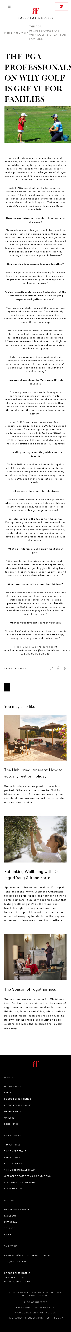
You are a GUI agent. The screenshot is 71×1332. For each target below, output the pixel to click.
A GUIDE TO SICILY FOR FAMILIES (35, 1313)
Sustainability (13, 1189)
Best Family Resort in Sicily (35, 1307)
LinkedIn (9, 1234)
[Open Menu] (9, 7)
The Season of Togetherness (30, 989)
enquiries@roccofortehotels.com (27, 1255)
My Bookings (12, 1086)
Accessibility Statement (19, 1182)
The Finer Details (15, 1151)
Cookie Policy (13, 1163)
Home (8, 32)
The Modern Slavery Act (20, 1170)
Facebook (10, 1216)
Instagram (11, 1222)
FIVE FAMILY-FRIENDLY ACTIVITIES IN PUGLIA (35, 1318)
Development (12, 1111)
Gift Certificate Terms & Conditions (27, 1176)
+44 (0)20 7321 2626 (15, 1261)
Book (61, 7)
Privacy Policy (13, 1157)
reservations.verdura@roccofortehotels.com (39, 650)
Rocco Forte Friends (17, 1099)
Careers (9, 1118)
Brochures (11, 1124)
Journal (21, 32)
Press (8, 1092)
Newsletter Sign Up (17, 1209)
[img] (35, 738)
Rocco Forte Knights (18, 1105)
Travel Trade (12, 1145)
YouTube (9, 1228)
